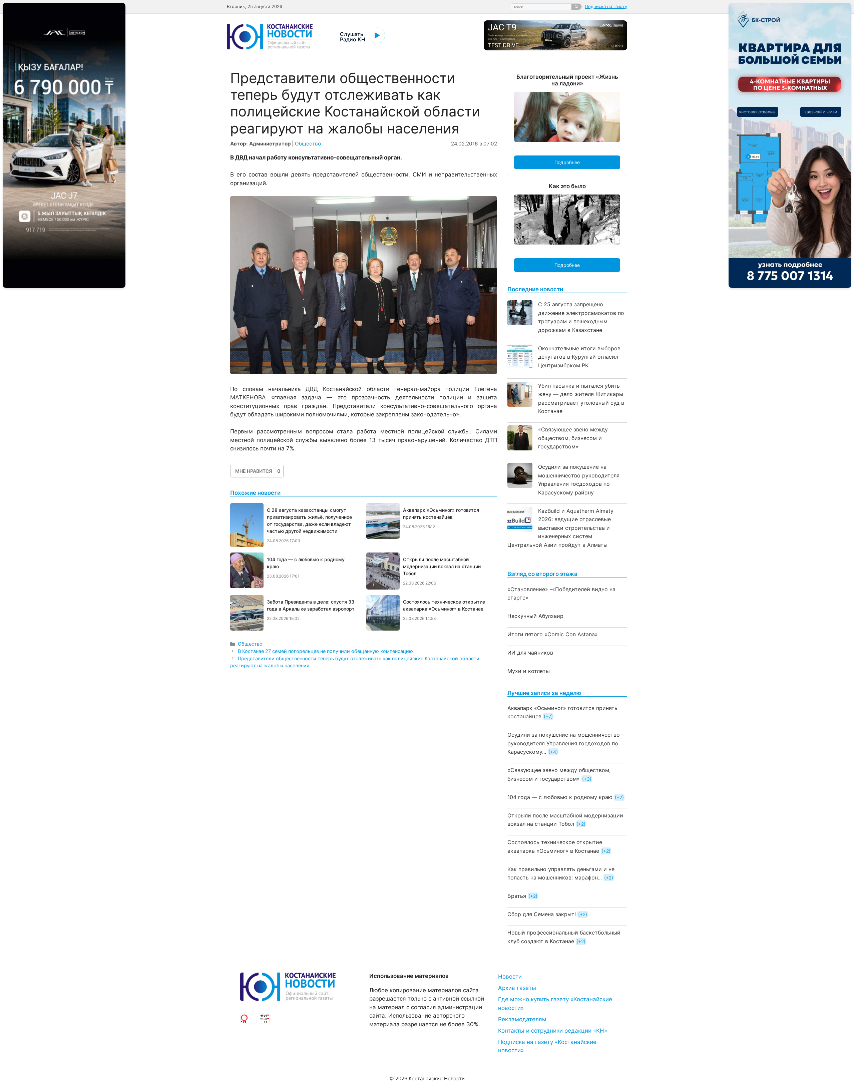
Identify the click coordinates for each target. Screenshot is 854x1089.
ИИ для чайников (530, 652)
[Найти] (576, 7)
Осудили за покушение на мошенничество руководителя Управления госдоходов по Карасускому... (563, 743)
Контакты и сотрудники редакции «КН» (552, 1030)
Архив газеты (517, 988)
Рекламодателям (522, 1019)
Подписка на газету (606, 6)
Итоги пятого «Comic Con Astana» (552, 634)
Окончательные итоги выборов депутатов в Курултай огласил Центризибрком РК (579, 357)
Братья (516, 895)
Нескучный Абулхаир (535, 616)
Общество (308, 143)
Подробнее (567, 162)
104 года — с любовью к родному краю (559, 797)
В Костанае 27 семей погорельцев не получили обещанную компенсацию (325, 651)
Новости (510, 976)
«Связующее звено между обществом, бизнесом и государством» (573, 438)
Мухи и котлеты (528, 671)
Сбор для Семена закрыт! (541, 914)
